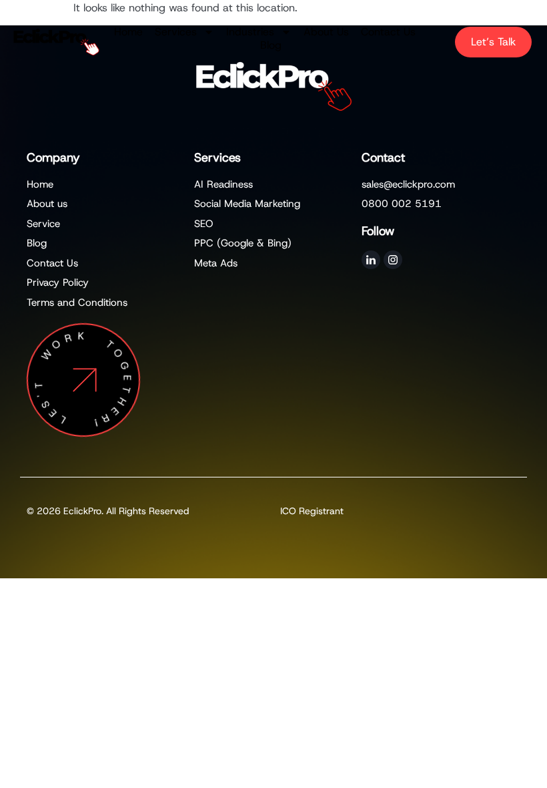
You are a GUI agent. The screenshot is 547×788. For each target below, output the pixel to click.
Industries (250, 32)
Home (128, 32)
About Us (326, 32)
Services (176, 32)
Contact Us (388, 32)
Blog (271, 45)
